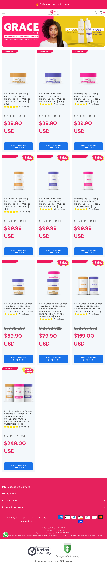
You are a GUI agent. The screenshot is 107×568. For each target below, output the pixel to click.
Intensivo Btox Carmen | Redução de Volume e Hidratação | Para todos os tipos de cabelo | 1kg (88, 203)
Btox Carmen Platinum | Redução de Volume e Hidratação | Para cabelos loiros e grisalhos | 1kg (52, 203)
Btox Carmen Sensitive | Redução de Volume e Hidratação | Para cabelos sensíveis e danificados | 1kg (17, 204)
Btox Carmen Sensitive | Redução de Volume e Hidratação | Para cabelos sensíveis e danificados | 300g (17, 99)
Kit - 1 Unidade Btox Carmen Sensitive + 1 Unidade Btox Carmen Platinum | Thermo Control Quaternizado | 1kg (88, 308)
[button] (5, 12)
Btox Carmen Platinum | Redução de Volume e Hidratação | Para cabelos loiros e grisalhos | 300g (52, 98)
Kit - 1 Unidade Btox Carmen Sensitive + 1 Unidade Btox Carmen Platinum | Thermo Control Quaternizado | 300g (18, 308)
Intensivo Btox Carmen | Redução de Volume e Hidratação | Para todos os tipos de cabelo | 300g (88, 98)
